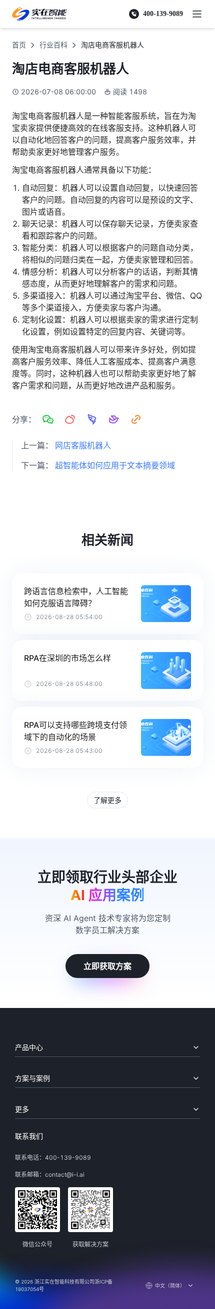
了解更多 (108, 800)
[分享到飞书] (114, 419)
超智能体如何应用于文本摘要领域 (115, 465)
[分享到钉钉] (92, 419)
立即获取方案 (108, 966)
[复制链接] (136, 419)
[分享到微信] (48, 419)
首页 (19, 44)
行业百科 (54, 44)
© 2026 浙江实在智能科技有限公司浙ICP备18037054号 (63, 1285)
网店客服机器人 (83, 445)
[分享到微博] (70, 419)
